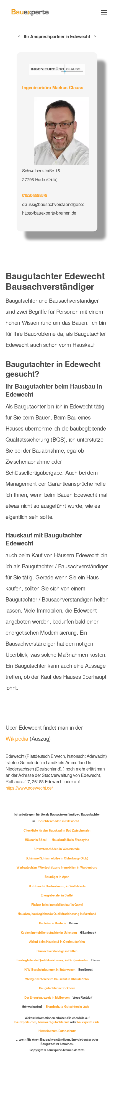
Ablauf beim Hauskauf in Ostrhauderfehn (57, 941)
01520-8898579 (34, 195)
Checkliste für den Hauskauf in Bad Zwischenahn (57, 830)
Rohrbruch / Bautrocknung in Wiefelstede (57, 886)
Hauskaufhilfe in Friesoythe (70, 839)
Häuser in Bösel (35, 839)
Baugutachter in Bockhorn (57, 988)
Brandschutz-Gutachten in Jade (67, 1006)
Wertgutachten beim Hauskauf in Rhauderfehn (57, 979)
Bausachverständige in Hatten (57, 951)
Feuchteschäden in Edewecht (58, 821)
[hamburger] (104, 12)
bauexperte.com (25, 1022)
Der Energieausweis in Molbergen (47, 997)
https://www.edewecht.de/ (29, 788)
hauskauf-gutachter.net (53, 1022)
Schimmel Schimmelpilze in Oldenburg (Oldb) (57, 858)
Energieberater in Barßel (57, 895)
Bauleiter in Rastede (52, 923)
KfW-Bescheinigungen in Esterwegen (50, 969)
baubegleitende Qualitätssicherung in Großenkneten (52, 960)
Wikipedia (18, 738)
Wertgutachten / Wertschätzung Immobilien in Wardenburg (57, 867)
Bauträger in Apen (57, 876)
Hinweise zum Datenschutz (57, 1030)
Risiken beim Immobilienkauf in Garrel (57, 904)
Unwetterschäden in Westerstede (56, 848)
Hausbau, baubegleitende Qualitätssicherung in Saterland (57, 913)
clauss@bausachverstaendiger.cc (53, 204)
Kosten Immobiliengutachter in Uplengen (49, 932)
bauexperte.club (88, 1022)
